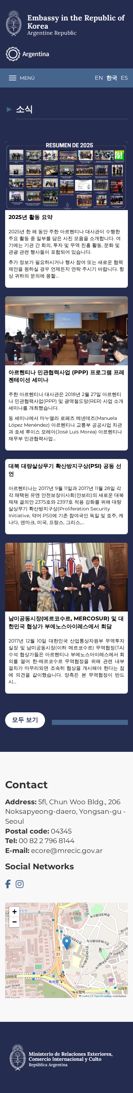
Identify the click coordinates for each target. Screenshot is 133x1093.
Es (124, 78)
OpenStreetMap (103, 996)
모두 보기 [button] (25, 720)
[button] (66, 943)
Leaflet (85, 996)
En (99, 78)
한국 (111, 78)
